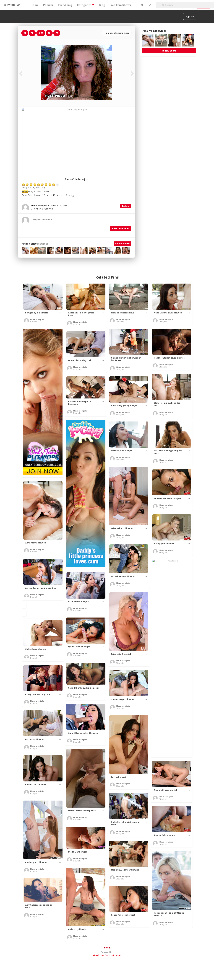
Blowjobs (42, 243)
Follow (125, 205)
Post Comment (120, 228)
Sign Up (189, 16)
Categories (84, 5)
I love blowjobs (37, 319)
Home (35, 5)
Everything (65, 5)
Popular (48, 5)
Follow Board (122, 243)
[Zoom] (49, 33)
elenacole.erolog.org (117, 32)
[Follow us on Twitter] (142, 5)
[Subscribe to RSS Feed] (150, 5)
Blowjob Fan (12, 5)
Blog (102, 5)
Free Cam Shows (120, 5)
